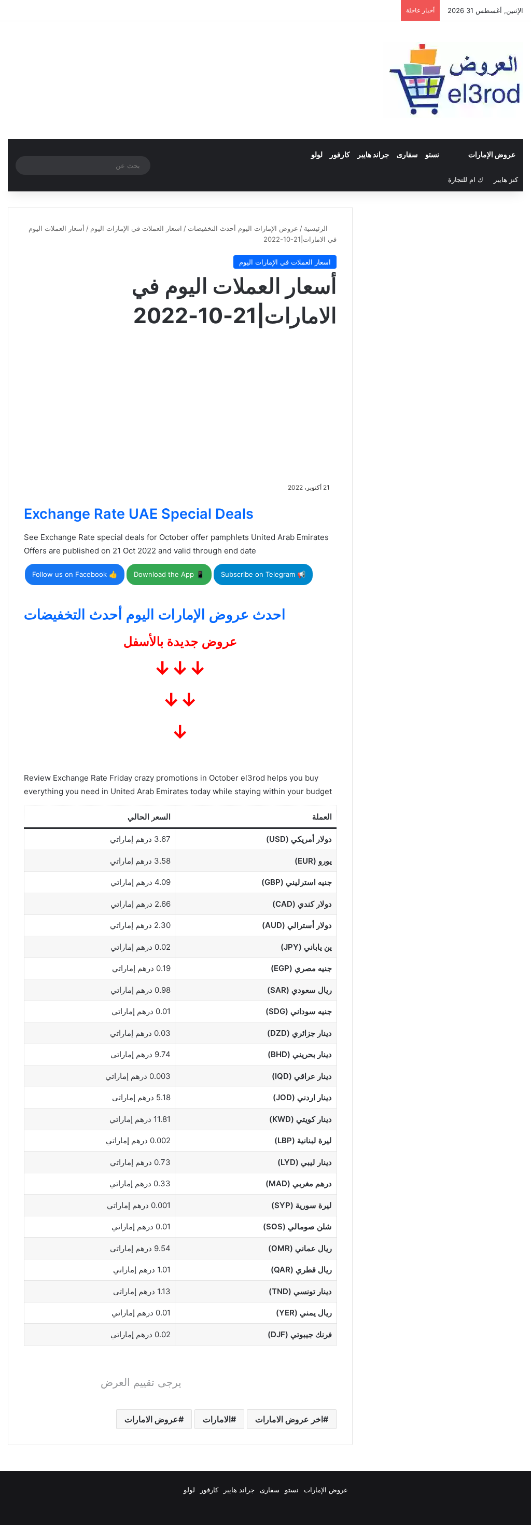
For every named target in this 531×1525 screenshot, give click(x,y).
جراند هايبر (373, 154)
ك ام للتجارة (465, 179)
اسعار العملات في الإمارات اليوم (136, 228)
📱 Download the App (169, 574)
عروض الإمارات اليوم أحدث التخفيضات (243, 228)
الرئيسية (317, 228)
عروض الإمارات (491, 154)
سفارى (407, 154)
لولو (317, 154)
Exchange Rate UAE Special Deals (139, 513)
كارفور (340, 154)
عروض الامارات (151, 1419)
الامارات (217, 1419)
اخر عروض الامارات (289, 1419)
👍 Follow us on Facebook (74, 574)
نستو (432, 154)
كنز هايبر (506, 179)
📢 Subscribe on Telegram (263, 574)
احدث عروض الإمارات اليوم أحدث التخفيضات (155, 614)
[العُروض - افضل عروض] (453, 80)
